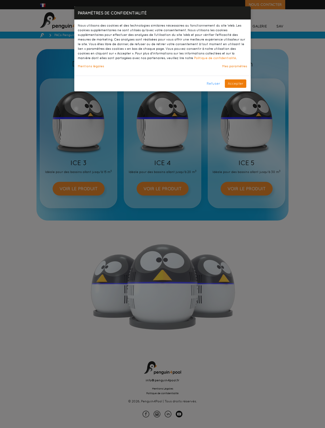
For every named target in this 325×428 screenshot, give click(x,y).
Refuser (213, 83)
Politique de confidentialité (215, 58)
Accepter (235, 83)
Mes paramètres (234, 66)
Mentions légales (91, 66)
